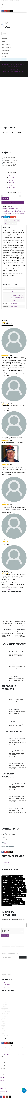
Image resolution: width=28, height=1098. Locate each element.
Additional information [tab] (10, 223)
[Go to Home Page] (1, 63)
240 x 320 (13, 889)
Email (14, 217)
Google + (11, 217)
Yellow (10, 905)
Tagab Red (13, 291)
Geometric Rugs (4, 1085)
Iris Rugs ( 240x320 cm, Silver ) (17, 751)
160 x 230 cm (18, 297)
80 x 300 (17, 883)
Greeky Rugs (12, 697)
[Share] (19, 1)
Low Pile (4, 897)
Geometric (4, 1021)
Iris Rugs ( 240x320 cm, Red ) (16, 763)
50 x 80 (13, 877)
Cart (3, 4)
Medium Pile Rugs (12, 210)
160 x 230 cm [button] (12, 184)
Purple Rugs (4, 1008)
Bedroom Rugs (21, 206)
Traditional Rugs (17, 211)
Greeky (3, 1023)
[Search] (18, 33)
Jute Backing (18, 213)
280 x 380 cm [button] (12, 189)
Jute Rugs (5, 53)
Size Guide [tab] (16, 220)
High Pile (13, 895)
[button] (2, 21)
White (5, 905)
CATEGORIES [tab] (21, 1054)
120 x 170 (17, 885)
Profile (4, 56)
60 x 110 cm (13, 294)
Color (3, 168)
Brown (7, 893)
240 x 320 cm (18, 298)
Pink (12, 901)
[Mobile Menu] (2, 14)
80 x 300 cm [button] (12, 180)
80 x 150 (7, 882)
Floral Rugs (4, 208)
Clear (19, 192)
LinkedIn (8, 217)
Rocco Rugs (12, 721)
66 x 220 (19, 881)
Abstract (3, 1016)
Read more (8, 589)
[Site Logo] (7, 17)
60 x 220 (15, 879)
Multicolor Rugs (5, 1011)
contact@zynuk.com (5, 843)
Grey (5, 895)
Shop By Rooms (6, 47)
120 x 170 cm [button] (11, 182)
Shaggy (3, 1030)
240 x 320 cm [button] (12, 187)
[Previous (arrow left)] (2, 549)
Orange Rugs (5, 1013)
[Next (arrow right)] (25, 549)
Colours (4, 38)
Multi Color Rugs (13, 676)
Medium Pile (14, 303)
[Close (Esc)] (23, 1)
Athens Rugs (7, 629)
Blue (22, 891)
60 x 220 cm (19, 294)
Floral (2, 1028)
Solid (2, 1033)
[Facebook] (2, 11)
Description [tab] (8, 220)
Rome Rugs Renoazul (20, 629)
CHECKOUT (13, 202)
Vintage (3, 1020)
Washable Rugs (8, 213)
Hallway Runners (11, 208)
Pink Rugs (4, 1004)
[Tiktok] (11, 11)
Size (3, 175)
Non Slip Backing (17, 899)
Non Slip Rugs (6, 50)
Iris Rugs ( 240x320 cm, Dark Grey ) (18, 738)
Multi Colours (4, 1035)
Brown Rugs (4, 1009)
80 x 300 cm (18, 295)
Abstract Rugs (3, 1091)
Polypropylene (7, 215)
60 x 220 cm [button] (11, 177)
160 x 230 (9, 887)
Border (3, 1018)
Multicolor (7, 899)
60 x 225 (23, 879)
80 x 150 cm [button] (11, 179)
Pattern (3, 1026)
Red (21, 903)
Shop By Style (6, 44)
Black (14, 891)
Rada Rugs (12, 664)
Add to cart (5, 198)
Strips (2, 1032)
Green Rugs (4, 1003)
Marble (3, 1025)
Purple (15, 903)
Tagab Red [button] (11, 169)
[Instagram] (8, 11)
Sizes (3, 41)
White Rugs (4, 1006)
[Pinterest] (5, 11)
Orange (5, 901)
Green (17, 893)
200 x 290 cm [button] (12, 185)
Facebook (2, 217)
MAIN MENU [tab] (7, 1054)
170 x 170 (18, 887)
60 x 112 (8, 879)
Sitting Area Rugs (8, 211)
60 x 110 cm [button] (11, 175)
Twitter (5, 217)
